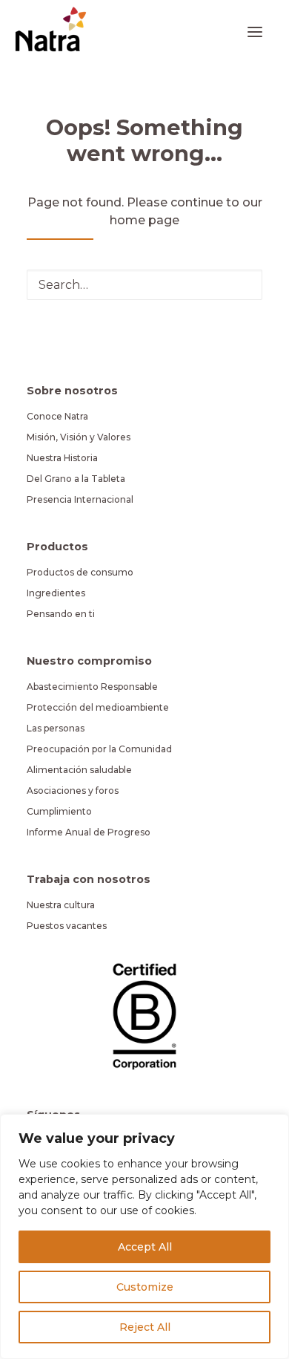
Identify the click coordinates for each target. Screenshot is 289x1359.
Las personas (55, 728)
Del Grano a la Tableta (76, 478)
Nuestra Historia (62, 457)
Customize (144, 1287)
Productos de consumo (80, 572)
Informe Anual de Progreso (88, 832)
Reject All (144, 1327)
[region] (144, 1236)
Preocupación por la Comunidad (99, 749)
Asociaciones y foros (73, 790)
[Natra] (51, 29)
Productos (57, 547)
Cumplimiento (59, 811)
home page (144, 220)
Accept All (145, 1247)
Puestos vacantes (67, 925)
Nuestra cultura (61, 904)
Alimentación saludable (79, 769)
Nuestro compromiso (89, 661)
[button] (255, 31)
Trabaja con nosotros (88, 879)
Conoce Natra (57, 416)
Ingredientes (56, 593)
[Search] (144, 285)
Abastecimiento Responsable (92, 686)
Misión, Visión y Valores (78, 437)
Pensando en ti (61, 613)
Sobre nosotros (72, 391)
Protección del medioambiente (98, 707)
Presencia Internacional (80, 499)
